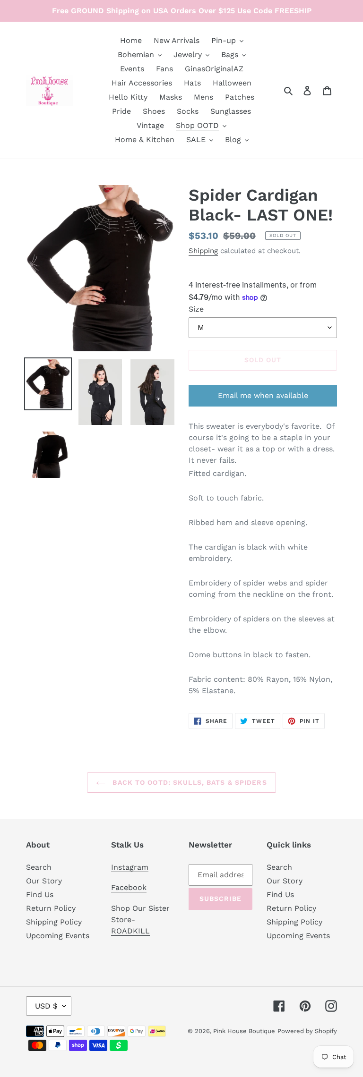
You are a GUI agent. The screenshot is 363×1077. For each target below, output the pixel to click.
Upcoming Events (57, 935)
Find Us (39, 894)
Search (39, 867)
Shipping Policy (54, 921)
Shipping (203, 250)
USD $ (46, 1005)
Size (196, 309)
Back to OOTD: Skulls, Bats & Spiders (188, 782)
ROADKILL (130, 930)
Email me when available (263, 395)
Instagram (129, 867)
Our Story (44, 880)
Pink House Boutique (244, 1031)
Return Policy (51, 908)
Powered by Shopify (307, 1031)
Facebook (129, 887)
